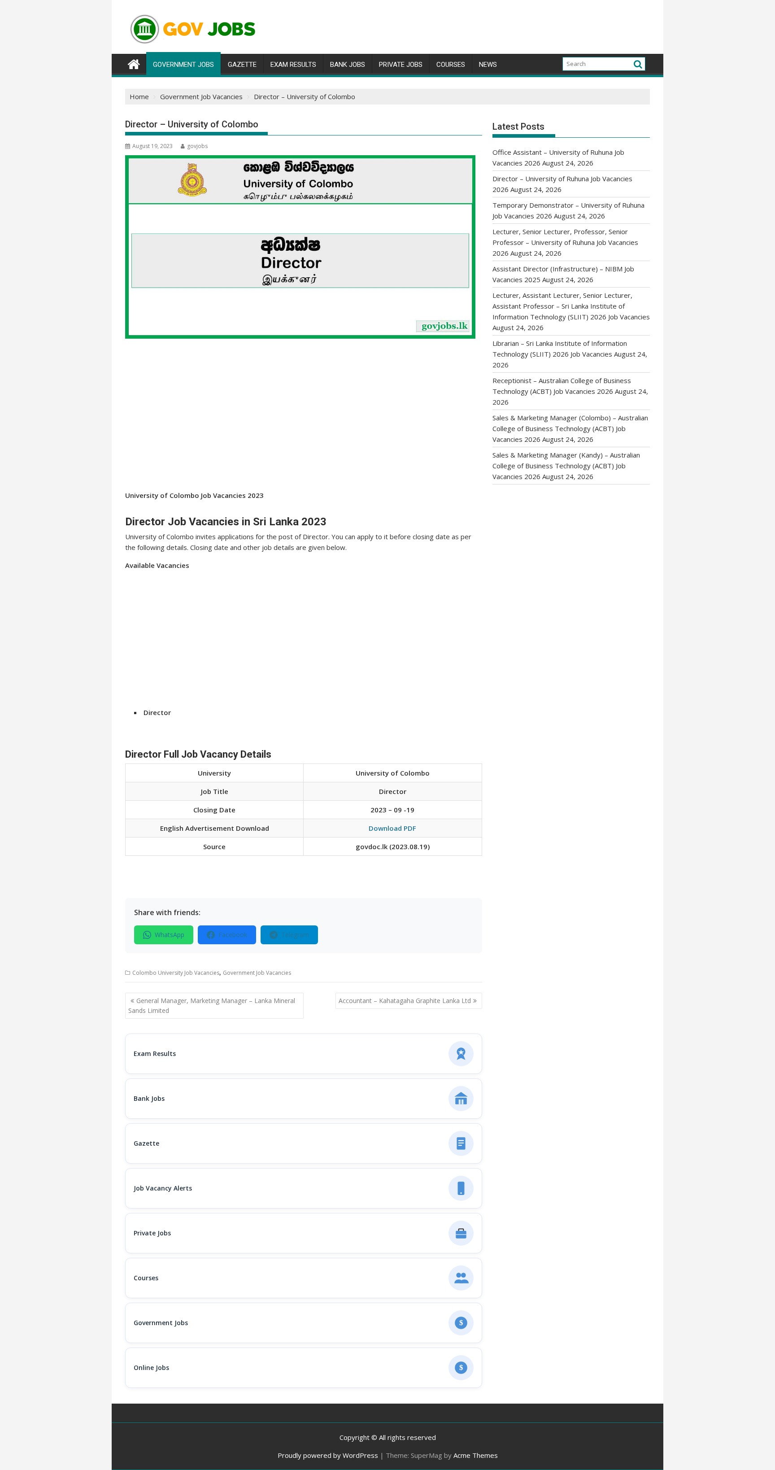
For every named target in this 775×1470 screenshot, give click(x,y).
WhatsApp (169, 934)
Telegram (295, 934)
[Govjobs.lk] (134, 63)
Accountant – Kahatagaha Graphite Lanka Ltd (405, 1000)
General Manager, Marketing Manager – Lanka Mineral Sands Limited (211, 1005)
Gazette (242, 65)
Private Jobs (400, 65)
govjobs (197, 146)
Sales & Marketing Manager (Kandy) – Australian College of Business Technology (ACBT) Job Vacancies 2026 (566, 465)
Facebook (232, 934)
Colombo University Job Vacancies (175, 973)
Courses (450, 65)
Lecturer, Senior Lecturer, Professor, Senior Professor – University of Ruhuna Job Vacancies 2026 (565, 242)
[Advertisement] (303, 423)
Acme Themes (475, 1455)
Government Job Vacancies (257, 973)
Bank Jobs (347, 65)
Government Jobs (183, 65)
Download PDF (392, 828)
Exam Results (293, 65)
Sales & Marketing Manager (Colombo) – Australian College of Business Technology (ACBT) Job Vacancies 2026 (570, 428)
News (488, 65)
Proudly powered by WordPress (328, 1455)
